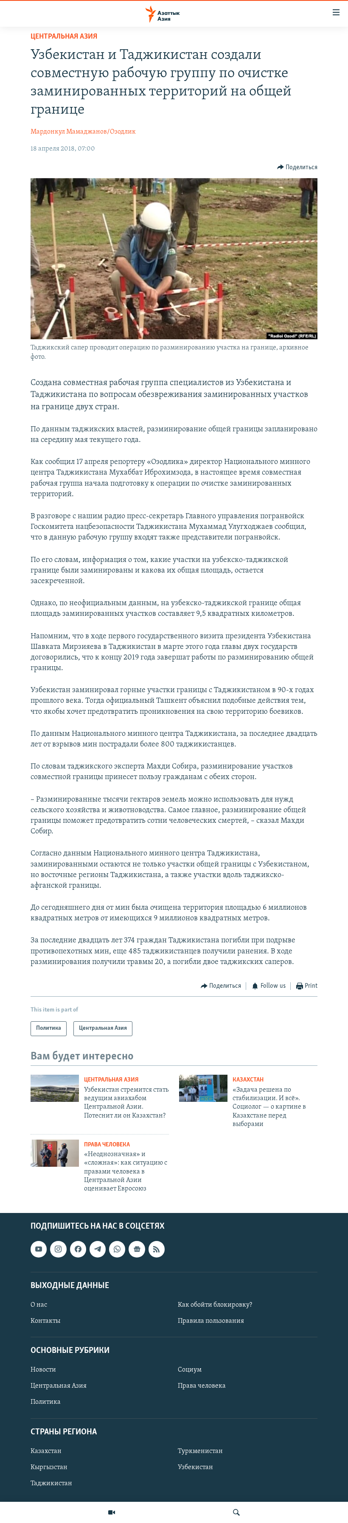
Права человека (107, 1145)
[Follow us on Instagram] (58, 1249)
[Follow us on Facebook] (78, 1249)
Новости (43, 1370)
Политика (46, 1402)
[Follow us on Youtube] (39, 1249)
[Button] (297, 167)
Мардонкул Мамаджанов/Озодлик (83, 132)
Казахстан (248, 1080)
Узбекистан (195, 1467)
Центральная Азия (64, 37)
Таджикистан (51, 1483)
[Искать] (236, 1512)
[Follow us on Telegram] (98, 1249)
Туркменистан (200, 1451)
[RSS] (157, 1249)
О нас (39, 1305)
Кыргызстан (49, 1467)
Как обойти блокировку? (215, 1305)
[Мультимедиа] (111, 1512)
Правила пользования (211, 1321)
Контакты (45, 1321)
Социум (190, 1370)
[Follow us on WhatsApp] (117, 1249)
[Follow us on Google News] (137, 1249)
